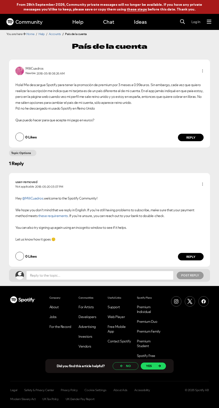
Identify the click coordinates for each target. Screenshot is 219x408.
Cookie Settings (95, 390)
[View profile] (19, 70)
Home (30, 34)
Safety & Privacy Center (39, 390)
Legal (13, 390)
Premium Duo (147, 321)
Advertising (87, 326)
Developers (87, 316)
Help (77, 21)
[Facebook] (203, 301)
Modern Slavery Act (23, 399)
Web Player (116, 316)
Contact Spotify (119, 341)
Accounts (55, 34)
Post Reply (190, 275)
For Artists (86, 307)
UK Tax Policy (50, 399)
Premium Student (144, 343)
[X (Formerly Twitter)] (190, 301)
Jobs (53, 316)
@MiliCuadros (32, 198)
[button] (202, 71)
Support (114, 307)
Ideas (140, 21)
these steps (137, 9)
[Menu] (209, 22)
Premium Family (149, 331)
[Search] (182, 22)
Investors (85, 336)
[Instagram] (176, 301)
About (54, 307)
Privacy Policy (69, 390)
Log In (195, 21)
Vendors (84, 346)
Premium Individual (144, 309)
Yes (149, 366)
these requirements (53, 215)
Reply (190, 137)
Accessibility (142, 390)
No (128, 366)
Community (29, 21)
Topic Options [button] (21, 153)
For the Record (60, 326)
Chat (108, 21)
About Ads (120, 390)
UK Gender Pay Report (80, 399)
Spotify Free (146, 355)
